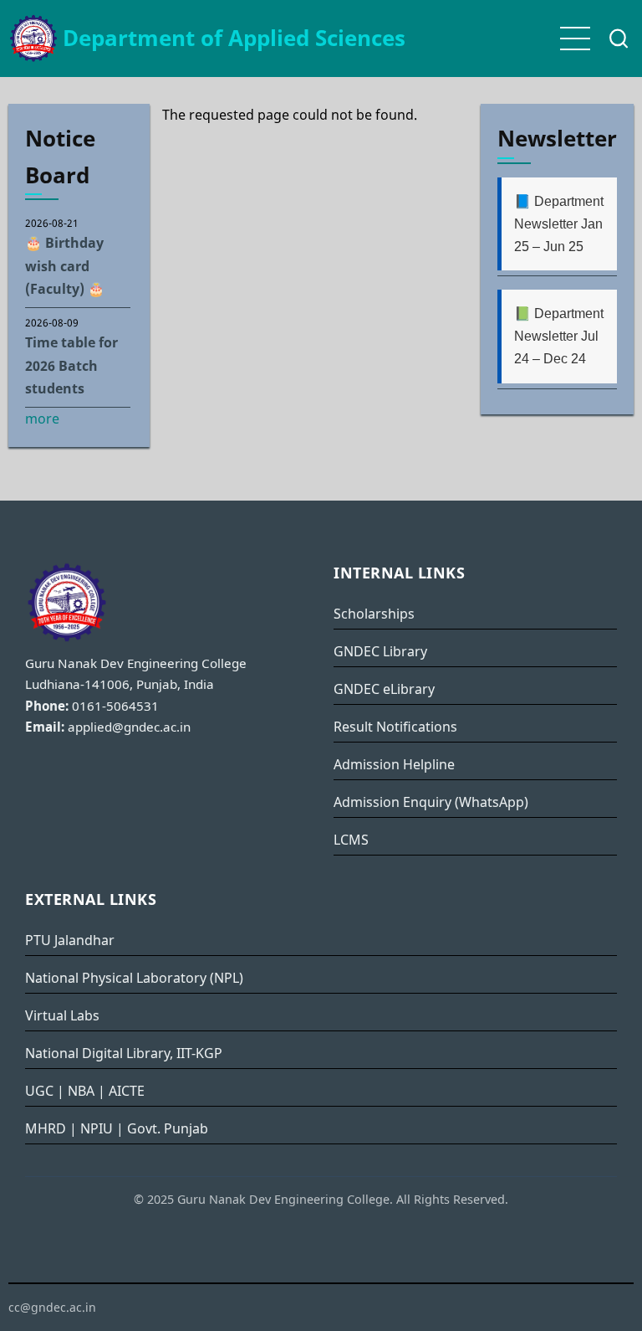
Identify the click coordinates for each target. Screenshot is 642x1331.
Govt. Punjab (167, 1128)
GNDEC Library (380, 651)
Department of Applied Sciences (234, 38)
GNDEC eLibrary (384, 689)
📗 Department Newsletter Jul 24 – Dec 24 (559, 336)
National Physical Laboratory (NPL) (134, 978)
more (42, 418)
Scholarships (374, 613)
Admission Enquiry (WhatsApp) (431, 802)
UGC (39, 1091)
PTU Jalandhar (70, 940)
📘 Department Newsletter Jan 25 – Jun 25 (559, 224)
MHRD (45, 1128)
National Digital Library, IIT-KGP (123, 1053)
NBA (81, 1091)
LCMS (351, 839)
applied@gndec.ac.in (129, 726)
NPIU (96, 1128)
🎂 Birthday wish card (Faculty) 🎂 (64, 265)
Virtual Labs (62, 1015)
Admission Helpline (394, 764)
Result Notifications (395, 726)
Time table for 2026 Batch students (71, 365)
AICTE (127, 1091)
